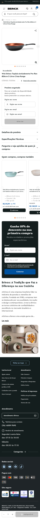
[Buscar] (34, 14)
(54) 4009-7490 (9, 425)
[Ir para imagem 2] (17, 66)
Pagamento (24, 399)
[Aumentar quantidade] (12, 514)
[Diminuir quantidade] (4, 514)
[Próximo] (37, 187)
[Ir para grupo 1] (15, 217)
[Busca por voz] (5, 14)
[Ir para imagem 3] (19, 66)
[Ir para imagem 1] (15, 66)
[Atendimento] (28, 8)
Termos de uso (25, 402)
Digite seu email (11, 109)
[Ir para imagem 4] (21, 66)
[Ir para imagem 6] (25, 66)
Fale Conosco (25, 374)
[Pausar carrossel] (2, 2)
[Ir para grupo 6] (25, 217)
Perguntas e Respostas (28, 381)
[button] (20, 451)
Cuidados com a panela (9, 390)
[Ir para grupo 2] (17, 217)
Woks (14, 19)
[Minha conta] (32, 8)
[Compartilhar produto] (35, 30)
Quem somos (6, 374)
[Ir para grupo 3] (19, 217)
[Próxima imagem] (38, 46)
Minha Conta (25, 385)
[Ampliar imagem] (36, 62)
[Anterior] (2, 187)
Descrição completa (29, 80)
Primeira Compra (26, 378)
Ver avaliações (7, 70)
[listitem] (4, 466)
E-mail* (7, 255)
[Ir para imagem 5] (23, 66)
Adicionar (15, 210)
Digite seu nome (11, 99)
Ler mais (5, 321)
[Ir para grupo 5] (23, 217)
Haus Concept (6, 394)
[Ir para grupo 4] (21, 217)
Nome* (7, 245)
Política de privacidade (28, 395)
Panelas (8, 19)
